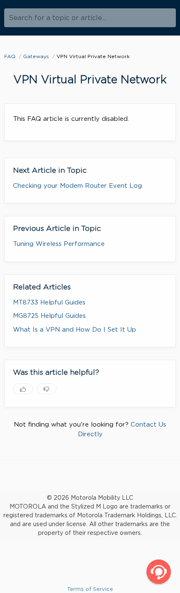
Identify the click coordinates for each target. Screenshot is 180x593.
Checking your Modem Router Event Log (77, 185)
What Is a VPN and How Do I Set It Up (74, 329)
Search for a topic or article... (57, 18)
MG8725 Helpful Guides (49, 316)
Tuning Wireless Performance (59, 244)
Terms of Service (90, 589)
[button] (159, 572)
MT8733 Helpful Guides (49, 302)
